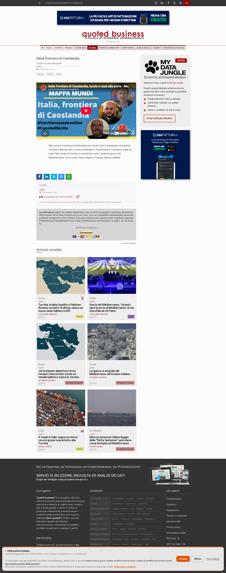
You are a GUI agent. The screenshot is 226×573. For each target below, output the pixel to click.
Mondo (69, 48)
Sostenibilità (118, 524)
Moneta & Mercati (109, 48)
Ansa (41, 298)
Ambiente (130, 524)
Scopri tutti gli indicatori (159, 118)
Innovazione (96, 544)
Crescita (130, 498)
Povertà (150, 498)
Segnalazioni (173, 510)
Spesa (123, 529)
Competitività (118, 498)
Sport (131, 316)
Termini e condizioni (177, 515)
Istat (41, 430)
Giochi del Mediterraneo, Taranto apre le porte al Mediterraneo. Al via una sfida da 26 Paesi (111, 307)
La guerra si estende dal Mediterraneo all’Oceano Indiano (109, 372)
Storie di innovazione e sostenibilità (64, 3)
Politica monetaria (120, 509)
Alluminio (145, 539)
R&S (147, 544)
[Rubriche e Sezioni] (39, 3)
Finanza (141, 529)
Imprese (131, 514)
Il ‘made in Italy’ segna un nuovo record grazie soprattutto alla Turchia (58, 440)
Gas (126, 539)
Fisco (115, 529)
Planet (157, 48)
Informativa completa (125, 566)
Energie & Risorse (99, 539)
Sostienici (171, 504)
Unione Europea (130, 534)
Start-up (146, 514)
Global (93, 48)
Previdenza (150, 519)
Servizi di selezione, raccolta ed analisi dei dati (80, 475)
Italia (49, 48)
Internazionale (146, 534)
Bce (132, 509)
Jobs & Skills (143, 48)
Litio (154, 539)
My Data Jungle (176, 82)
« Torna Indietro (128, 243)
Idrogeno (135, 539)
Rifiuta (197, 558)
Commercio (131, 503)
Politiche (132, 529)
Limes (42, 189)
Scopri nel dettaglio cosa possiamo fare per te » (62, 479)
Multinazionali (119, 514)
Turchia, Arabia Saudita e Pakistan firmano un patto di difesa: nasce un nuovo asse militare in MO (60, 307)
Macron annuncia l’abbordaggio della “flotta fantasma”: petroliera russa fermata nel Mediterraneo (110, 440)
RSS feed (172, 538)
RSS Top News (175, 544)
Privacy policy (173, 527)
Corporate (127, 48)
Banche (140, 509)
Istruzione (125, 519)
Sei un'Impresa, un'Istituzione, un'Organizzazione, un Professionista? (88, 467)
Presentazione (174, 499)
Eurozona (117, 534)
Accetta (183, 558)
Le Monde (95, 430)
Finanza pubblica (98, 529)
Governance (118, 503)
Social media (137, 544)
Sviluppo (140, 498)
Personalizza (213, 558)
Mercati (149, 509)
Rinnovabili (117, 539)
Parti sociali (137, 519)
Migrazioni (143, 503)
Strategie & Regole (173, 48)
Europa (58, 48)
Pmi (138, 514)
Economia (80, 48)
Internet (116, 544)
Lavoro (116, 519)
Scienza (125, 544)
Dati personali (173, 521)
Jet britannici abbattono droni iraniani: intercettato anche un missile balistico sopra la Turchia (58, 374)
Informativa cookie (176, 533)
